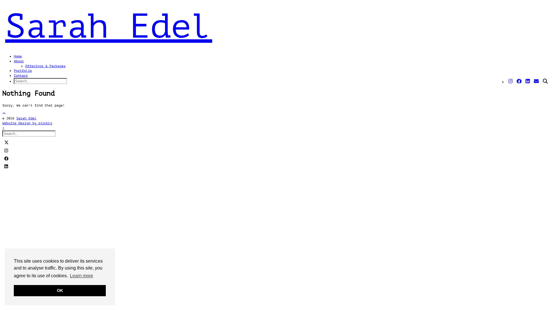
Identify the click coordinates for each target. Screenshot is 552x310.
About (19, 61)
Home (18, 56)
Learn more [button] (81, 275)
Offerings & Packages (45, 66)
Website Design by (27, 123)
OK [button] (60, 290)
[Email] (536, 81)
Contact (21, 75)
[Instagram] (510, 81)
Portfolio (23, 71)
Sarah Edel (108, 26)
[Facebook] (519, 81)
